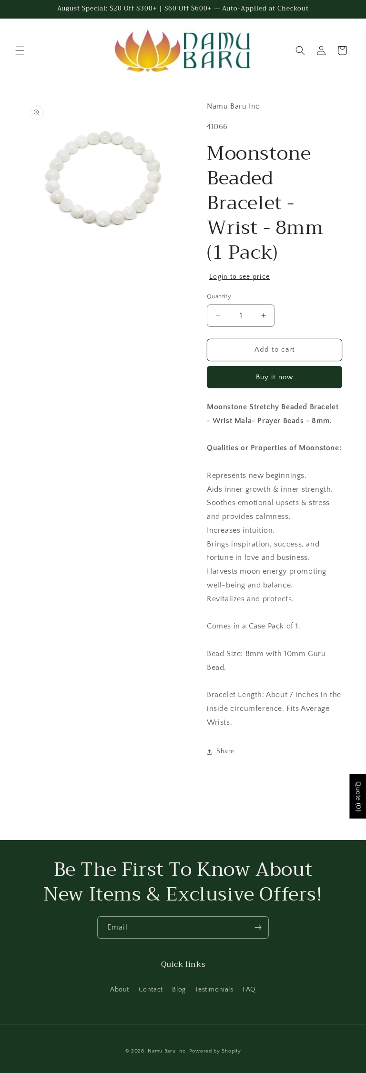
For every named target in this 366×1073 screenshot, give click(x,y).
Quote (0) (358, 796)
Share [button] (225, 751)
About (119, 989)
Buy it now (274, 377)
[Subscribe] (257, 927)
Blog (178, 989)
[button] (20, 50)
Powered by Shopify (215, 1051)
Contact (151, 989)
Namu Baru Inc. (167, 1051)
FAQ (249, 989)
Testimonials (214, 989)
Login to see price (239, 277)
